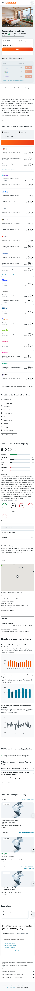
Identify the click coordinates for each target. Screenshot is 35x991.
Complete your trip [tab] (8, 933)
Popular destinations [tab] (22, 933)
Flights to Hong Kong (9, 943)
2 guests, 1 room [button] (8, 45)
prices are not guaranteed (8, 966)
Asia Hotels (17, 985)
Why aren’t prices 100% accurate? (12, 977)
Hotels (11, 985)
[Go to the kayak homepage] (11, 3)
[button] (3, 2)
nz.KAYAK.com (5, 985)
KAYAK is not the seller (8, 971)
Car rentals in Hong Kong (10, 945)
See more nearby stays (28, 799)
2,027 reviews (22, 33)
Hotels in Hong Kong (9, 947)
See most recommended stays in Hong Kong (27, 867)
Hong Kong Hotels (11, 987)
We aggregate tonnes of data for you (12, 974)
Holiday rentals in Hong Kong (11, 950)
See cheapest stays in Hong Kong (26, 833)
